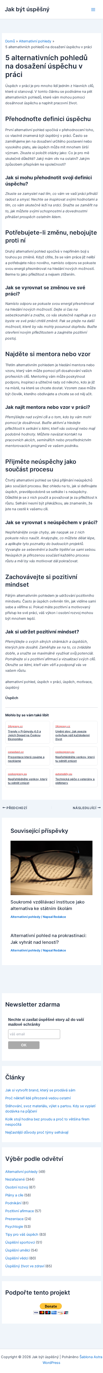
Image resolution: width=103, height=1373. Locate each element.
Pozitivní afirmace (19, 1211)
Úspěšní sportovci (20, 1242)
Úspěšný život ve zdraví (24, 1266)
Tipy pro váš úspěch (21, 1234)
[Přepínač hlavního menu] (93, 10)
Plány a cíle (14, 1195)
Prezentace (14, 1219)
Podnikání (13, 1203)
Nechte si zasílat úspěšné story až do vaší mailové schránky (46, 1022)
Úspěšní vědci (16, 1258)
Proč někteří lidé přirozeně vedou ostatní (38, 1098)
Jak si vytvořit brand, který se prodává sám (40, 1090)
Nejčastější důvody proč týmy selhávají (36, 1132)
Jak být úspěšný (27, 9)
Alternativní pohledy (25, 917)
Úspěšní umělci (17, 1250)
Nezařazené (15, 1179)
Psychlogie (14, 1226)
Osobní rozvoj (16, 1187)
